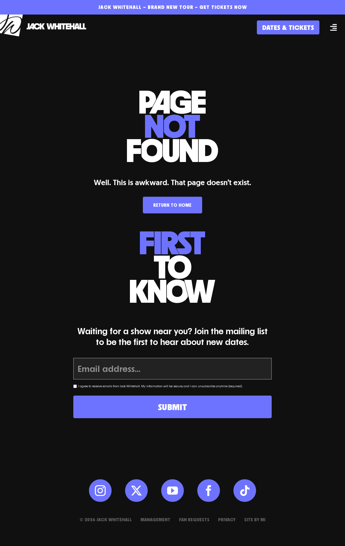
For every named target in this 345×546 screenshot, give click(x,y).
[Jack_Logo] (46, 17)
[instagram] (100, 490)
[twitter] (136, 490)
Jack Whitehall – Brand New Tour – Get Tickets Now (172, 7)
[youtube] (172, 490)
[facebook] (208, 490)
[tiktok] (244, 490)
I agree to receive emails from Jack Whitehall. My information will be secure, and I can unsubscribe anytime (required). (160, 386)
